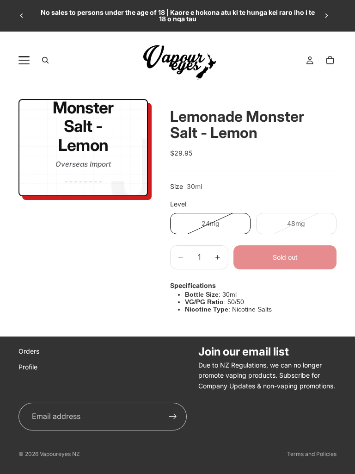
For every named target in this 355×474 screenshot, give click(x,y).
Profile (27, 367)
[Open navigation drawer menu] (24, 60)
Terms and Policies (312, 453)
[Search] (45, 60)
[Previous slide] (22, 16)
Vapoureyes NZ (60, 453)
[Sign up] (173, 416)
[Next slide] (326, 16)
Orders (28, 351)
